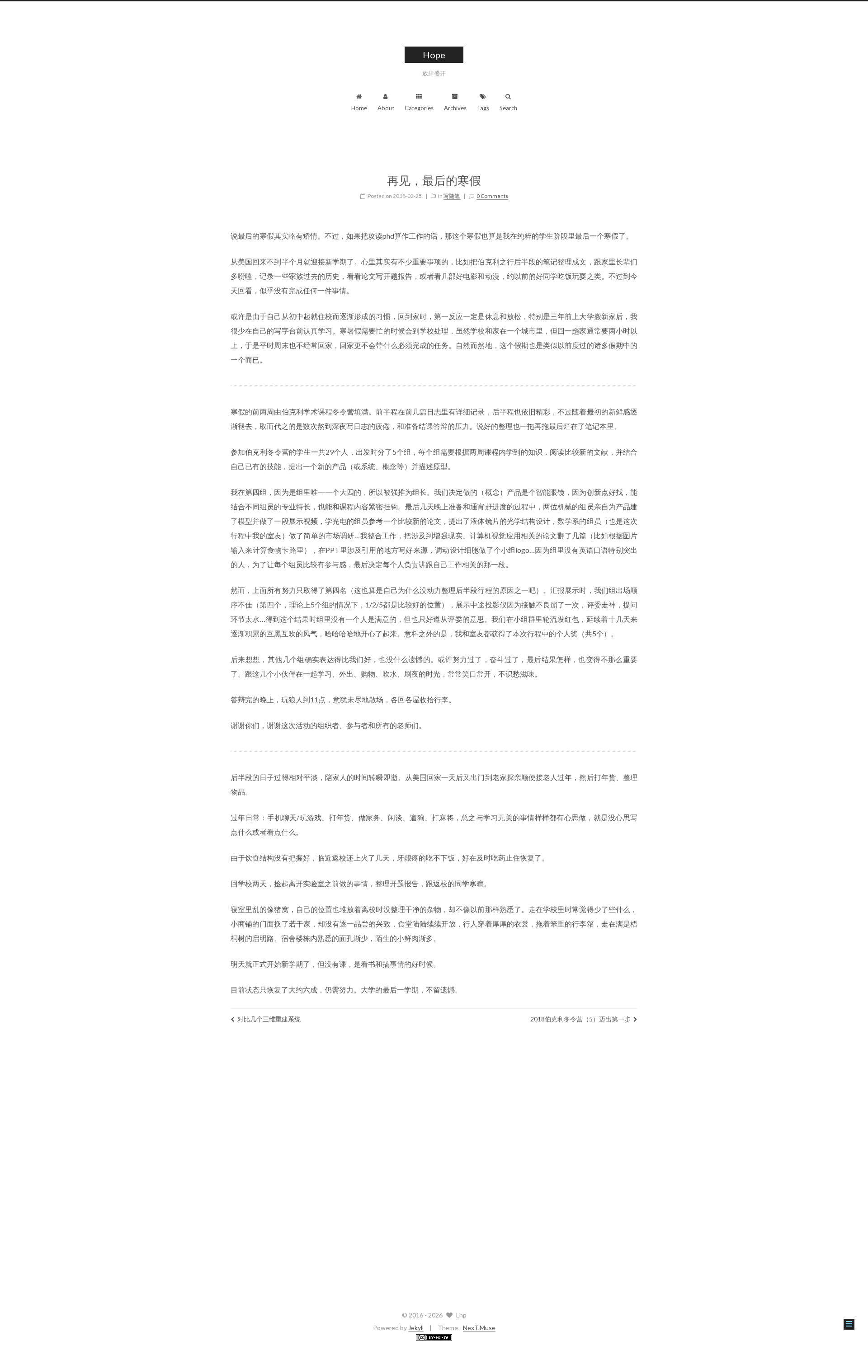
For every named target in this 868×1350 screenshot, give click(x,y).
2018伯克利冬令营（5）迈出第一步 (580, 1019)
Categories (419, 108)
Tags (483, 108)
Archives (455, 108)
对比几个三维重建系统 (269, 1019)
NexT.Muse (479, 1327)
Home (359, 108)
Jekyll (416, 1327)
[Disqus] (434, 1165)
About (385, 108)
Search (508, 108)
